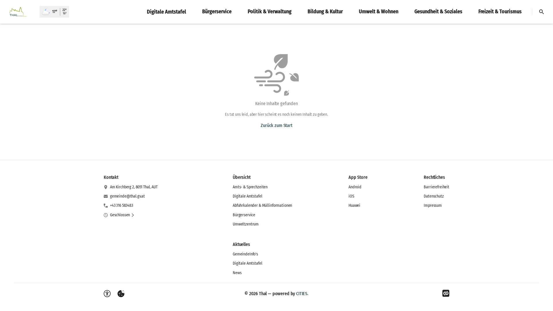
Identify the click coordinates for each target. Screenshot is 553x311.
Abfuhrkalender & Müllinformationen (262, 205)
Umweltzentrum (246, 224)
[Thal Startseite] (20, 12)
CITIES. (302, 293)
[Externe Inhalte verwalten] (121, 293)
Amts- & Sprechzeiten (250, 187)
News (237, 272)
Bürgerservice (244, 215)
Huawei (354, 205)
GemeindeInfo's (245, 254)
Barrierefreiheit (436, 187)
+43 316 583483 (121, 205)
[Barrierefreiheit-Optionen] (107, 293)
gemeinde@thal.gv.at (127, 196)
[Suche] (541, 11)
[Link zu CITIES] (445, 293)
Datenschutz (434, 196)
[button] (122, 215)
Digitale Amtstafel (247, 196)
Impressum (433, 205)
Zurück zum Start (276, 125)
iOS (351, 196)
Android (355, 187)
